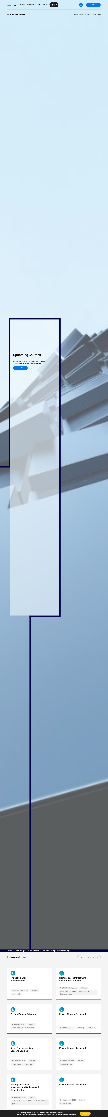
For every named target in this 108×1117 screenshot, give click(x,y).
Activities (22, 4)
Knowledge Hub (31, 4)
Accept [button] (85, 1114)
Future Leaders (42, 4)
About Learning (78, 14)
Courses (87, 14)
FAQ (99, 14)
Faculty (94, 14)
